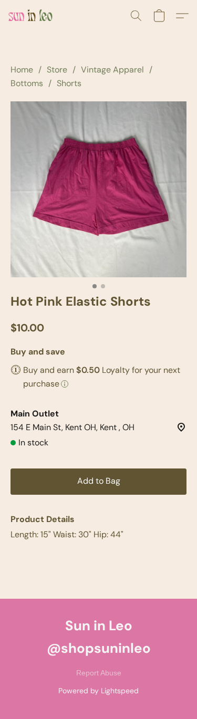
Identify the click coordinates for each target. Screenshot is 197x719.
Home (22, 69)
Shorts (69, 83)
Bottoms (27, 83)
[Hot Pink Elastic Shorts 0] (98, 189)
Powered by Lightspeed (98, 690)
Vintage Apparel (112, 69)
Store (57, 69)
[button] (31, 16)
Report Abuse (98, 673)
